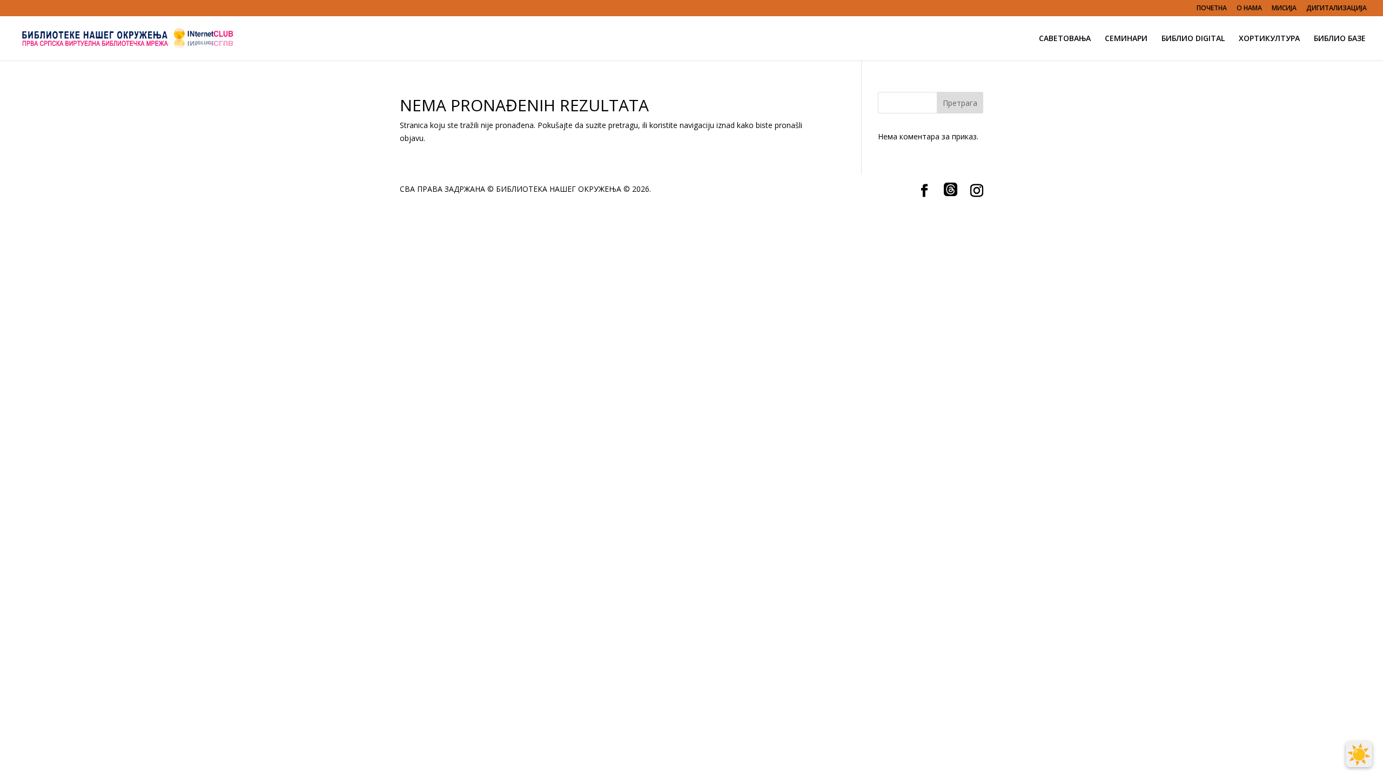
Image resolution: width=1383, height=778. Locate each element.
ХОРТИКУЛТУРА (1269, 39)
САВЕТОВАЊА (1065, 39)
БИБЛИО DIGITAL (1193, 39)
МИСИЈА (1284, 8)
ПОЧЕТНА (1212, 8)
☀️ (1359, 754)
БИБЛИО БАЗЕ (1340, 39)
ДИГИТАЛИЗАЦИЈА (1336, 8)
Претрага (960, 103)
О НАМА (1249, 8)
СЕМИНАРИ (1126, 39)
